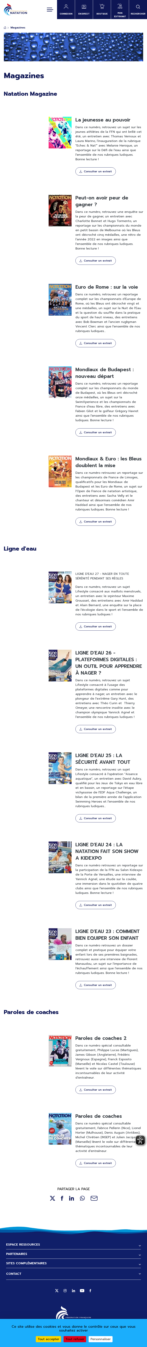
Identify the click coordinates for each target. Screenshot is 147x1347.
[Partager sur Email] (94, 1198)
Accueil (5, 27)
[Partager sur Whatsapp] (82, 1198)
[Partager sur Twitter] (52, 1198)
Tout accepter (48, 1339)
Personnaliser (101, 1339)
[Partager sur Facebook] (62, 1198)
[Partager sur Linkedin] (71, 1198)
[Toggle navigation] (50, 9)
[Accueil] (15, 9)
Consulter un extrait (98, 171)
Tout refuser (74, 1339)
